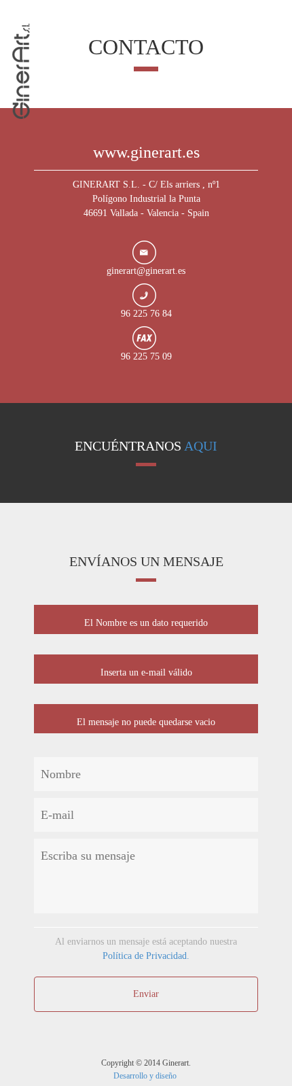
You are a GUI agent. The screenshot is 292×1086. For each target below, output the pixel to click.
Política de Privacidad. (146, 956)
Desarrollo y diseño (146, 1076)
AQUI (200, 445)
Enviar (146, 994)
